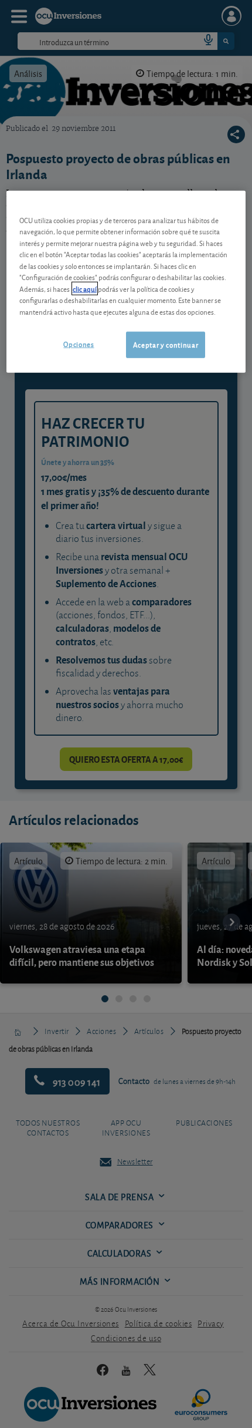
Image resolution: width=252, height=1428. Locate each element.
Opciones (78, 343)
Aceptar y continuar (165, 344)
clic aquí (85, 288)
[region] (126, 282)
